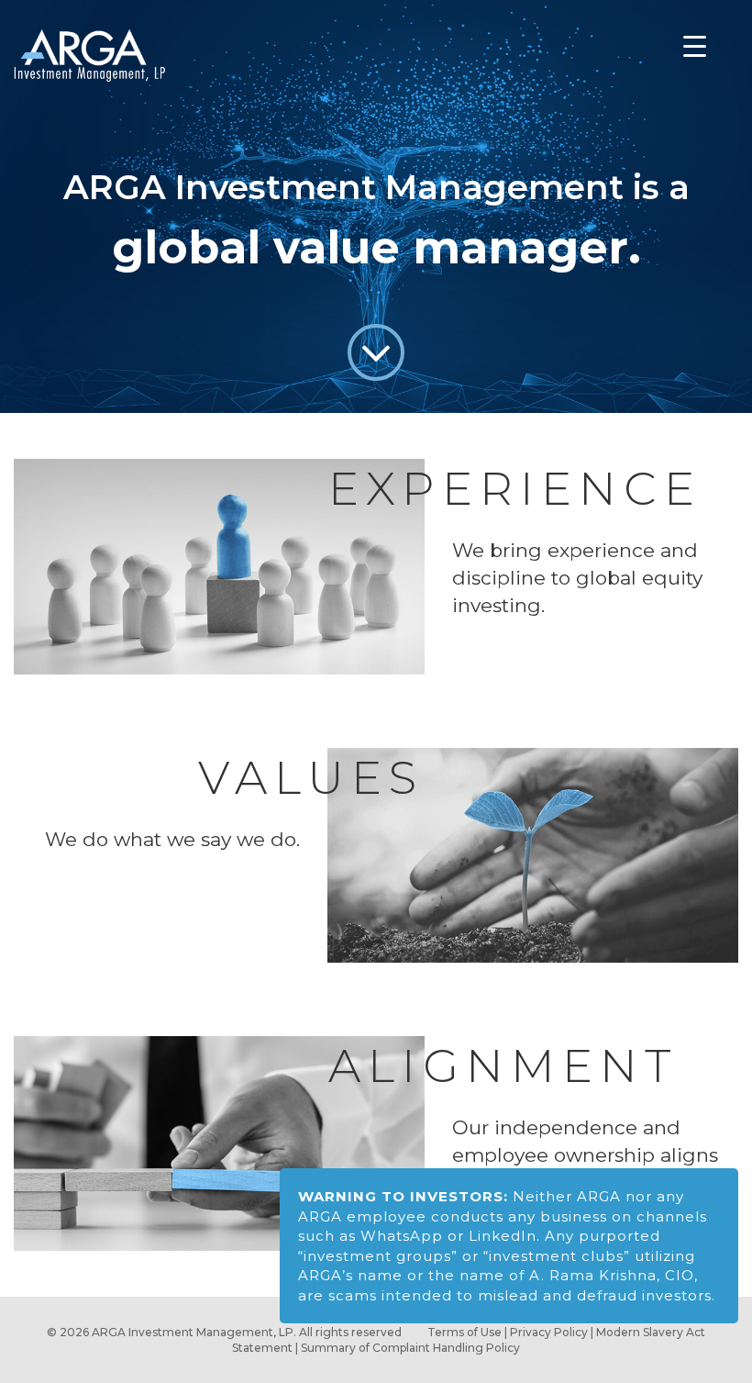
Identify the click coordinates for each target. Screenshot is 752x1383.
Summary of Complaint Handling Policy (410, 1348)
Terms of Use (464, 1332)
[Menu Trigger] (694, 47)
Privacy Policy (549, 1332)
